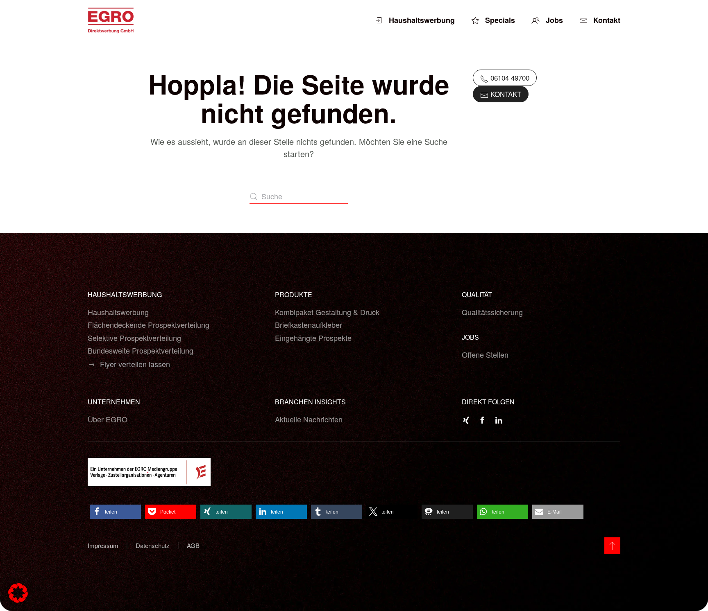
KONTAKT (504, 94)
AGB (193, 545)
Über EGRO (107, 419)
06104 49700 (508, 77)
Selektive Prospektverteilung (134, 337)
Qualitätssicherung (492, 312)
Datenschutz (153, 545)
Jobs (554, 20)
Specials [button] (500, 20)
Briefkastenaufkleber (308, 324)
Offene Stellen (485, 354)
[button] (115, 512)
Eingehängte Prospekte (313, 337)
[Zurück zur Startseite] (112, 20)
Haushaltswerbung (118, 312)
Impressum (103, 545)
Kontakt (606, 20)
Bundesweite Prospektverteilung (140, 350)
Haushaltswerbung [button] (422, 20)
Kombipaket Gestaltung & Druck (327, 312)
